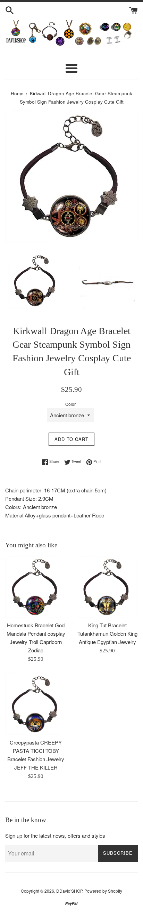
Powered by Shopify (103, 891)
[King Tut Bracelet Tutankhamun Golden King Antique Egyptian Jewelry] (107, 587)
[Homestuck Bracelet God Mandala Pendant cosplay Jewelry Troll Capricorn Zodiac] (35, 587)
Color (70, 404)
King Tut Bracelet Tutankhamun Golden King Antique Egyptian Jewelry (107, 633)
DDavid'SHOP (69, 891)
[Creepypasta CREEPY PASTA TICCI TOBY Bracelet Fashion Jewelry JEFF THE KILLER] (35, 704)
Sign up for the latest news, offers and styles (55, 835)
